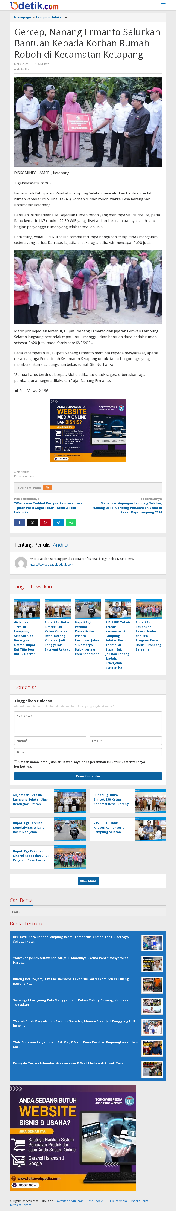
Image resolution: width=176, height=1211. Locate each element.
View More (88, 881)
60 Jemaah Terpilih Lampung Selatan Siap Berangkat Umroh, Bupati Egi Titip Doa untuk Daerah (30, 804)
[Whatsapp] (71, 522)
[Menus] (163, 5)
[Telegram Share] (58, 522)
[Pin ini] (45, 522)
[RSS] (47, 487)
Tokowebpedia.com (69, 1201)
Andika (60, 544)
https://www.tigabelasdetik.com (52, 564)
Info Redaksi (96, 1201)
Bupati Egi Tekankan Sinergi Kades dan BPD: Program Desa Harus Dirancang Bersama (148, 635)
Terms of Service (21, 1205)
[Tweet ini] (32, 522)
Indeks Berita (140, 1201)
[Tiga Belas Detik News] (34, 5)
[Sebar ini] (19, 522)
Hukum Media (118, 1201)
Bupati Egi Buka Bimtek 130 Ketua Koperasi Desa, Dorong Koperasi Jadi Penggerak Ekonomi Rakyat (57, 635)
